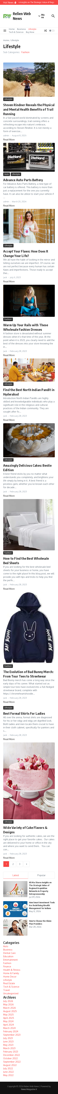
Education (8, 956)
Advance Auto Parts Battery (23, 180)
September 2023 (11, 1034)
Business (21, 29)
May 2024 (8, 1021)
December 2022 (11, 1055)
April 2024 (8, 1024)
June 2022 (8, 1071)
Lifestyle (32, 29)
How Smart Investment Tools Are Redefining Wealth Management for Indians (42, 905)
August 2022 (10, 1065)
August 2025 (10, 1011)
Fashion (25, 52)
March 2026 (9, 1007)
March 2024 (9, 1028)
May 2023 (8, 1045)
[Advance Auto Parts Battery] (29, 157)
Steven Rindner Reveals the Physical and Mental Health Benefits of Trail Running (28, 109)
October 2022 (10, 1058)
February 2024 (10, 1031)
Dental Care (9, 953)
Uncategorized (10, 993)
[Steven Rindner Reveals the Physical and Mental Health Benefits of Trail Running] (29, 80)
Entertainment (10, 959)
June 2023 (8, 1041)
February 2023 (10, 1051)
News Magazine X (29, 1089)
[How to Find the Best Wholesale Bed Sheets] (29, 524)
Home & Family (11, 973)
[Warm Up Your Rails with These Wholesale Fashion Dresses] (29, 301)
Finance (7, 966)
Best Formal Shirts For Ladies (24, 713)
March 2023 (9, 1048)
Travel (6, 990)
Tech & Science (16, 32)
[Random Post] (45, 30)
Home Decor (9, 976)
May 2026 (8, 1004)
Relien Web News (22, 16)
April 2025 (8, 1018)
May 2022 (8, 1075)
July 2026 (8, 1001)
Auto (6, 174)
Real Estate (9, 983)
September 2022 (12, 1061)
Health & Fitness (11, 969)
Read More (9, 139)
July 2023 (8, 1038)
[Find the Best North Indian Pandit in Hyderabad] (29, 370)
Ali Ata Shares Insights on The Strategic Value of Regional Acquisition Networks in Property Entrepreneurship (40, 888)
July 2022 (8, 1068)
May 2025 (8, 1014)
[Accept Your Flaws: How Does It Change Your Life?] (29, 226)
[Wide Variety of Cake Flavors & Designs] (29, 780)
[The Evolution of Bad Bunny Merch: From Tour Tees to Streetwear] (29, 628)
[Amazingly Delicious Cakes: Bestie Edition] (29, 440)
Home (12, 29)
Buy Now (30, 32)
